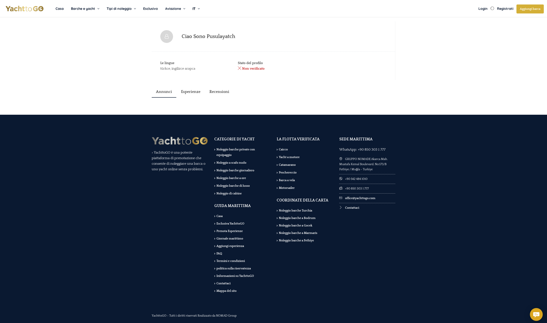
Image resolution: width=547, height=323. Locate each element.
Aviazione (173, 8)
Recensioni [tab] (219, 92)
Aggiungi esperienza (230, 246)
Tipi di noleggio (119, 8)
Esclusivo (150, 8)
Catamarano (287, 165)
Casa (60, 8)
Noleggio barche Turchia (295, 210)
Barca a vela (287, 180)
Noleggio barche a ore (231, 178)
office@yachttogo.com (360, 198)
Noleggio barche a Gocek (295, 225)
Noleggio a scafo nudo (231, 162)
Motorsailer (287, 188)
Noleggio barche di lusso (233, 186)
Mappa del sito (226, 291)
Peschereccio (288, 172)
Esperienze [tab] (190, 92)
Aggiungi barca (530, 9)
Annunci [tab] (164, 92)
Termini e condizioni (230, 261)
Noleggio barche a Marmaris (298, 233)
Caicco (283, 149)
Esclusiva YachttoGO (230, 223)
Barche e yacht (83, 8)
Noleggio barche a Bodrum (297, 218)
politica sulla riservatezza (233, 268)
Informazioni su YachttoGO (235, 276)
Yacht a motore (289, 157)
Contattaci (223, 283)
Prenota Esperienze (229, 231)
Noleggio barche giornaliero (235, 170)
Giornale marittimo (229, 238)
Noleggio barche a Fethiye (296, 240)
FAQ (219, 253)
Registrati (505, 8)
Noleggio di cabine (229, 193)
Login (483, 8)
